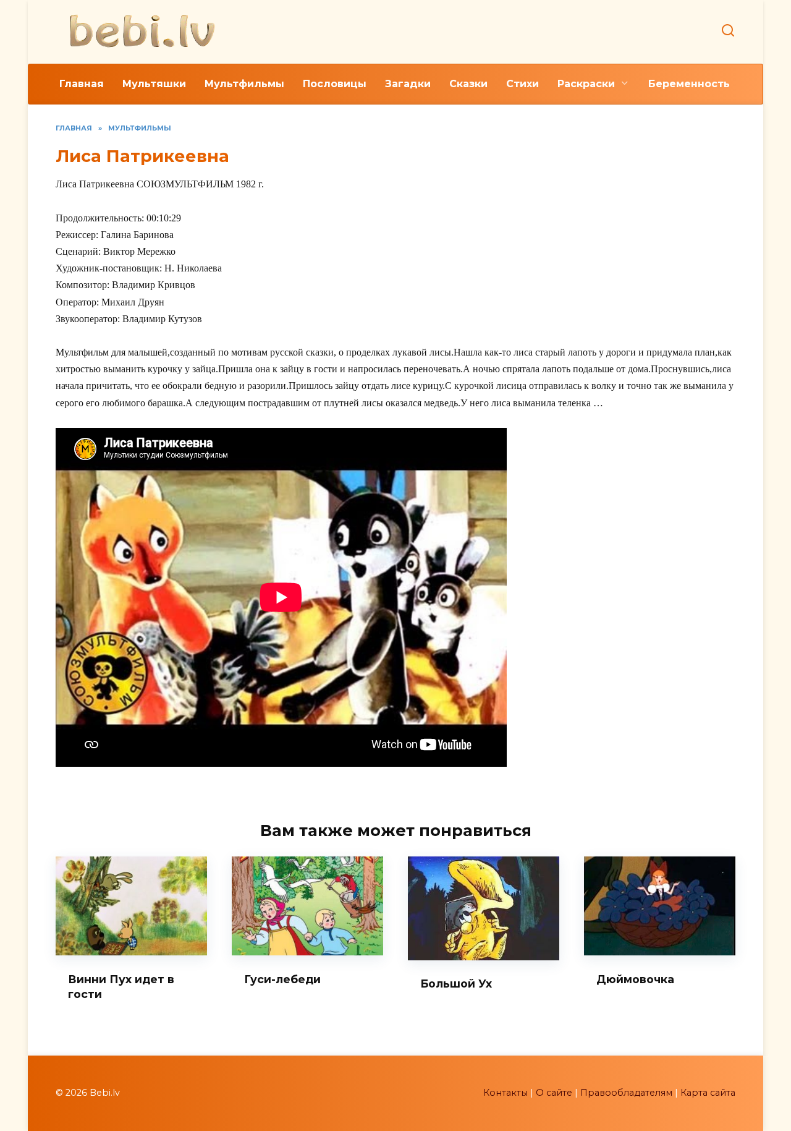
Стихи (522, 84)
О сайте (554, 1092)
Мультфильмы (244, 84)
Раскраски (586, 84)
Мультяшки (154, 84)
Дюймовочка (635, 978)
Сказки (468, 84)
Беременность (689, 84)
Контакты (505, 1092)
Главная (81, 84)
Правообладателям (626, 1092)
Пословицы (334, 84)
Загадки (408, 84)
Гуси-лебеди (282, 978)
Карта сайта (707, 1092)
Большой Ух (456, 983)
